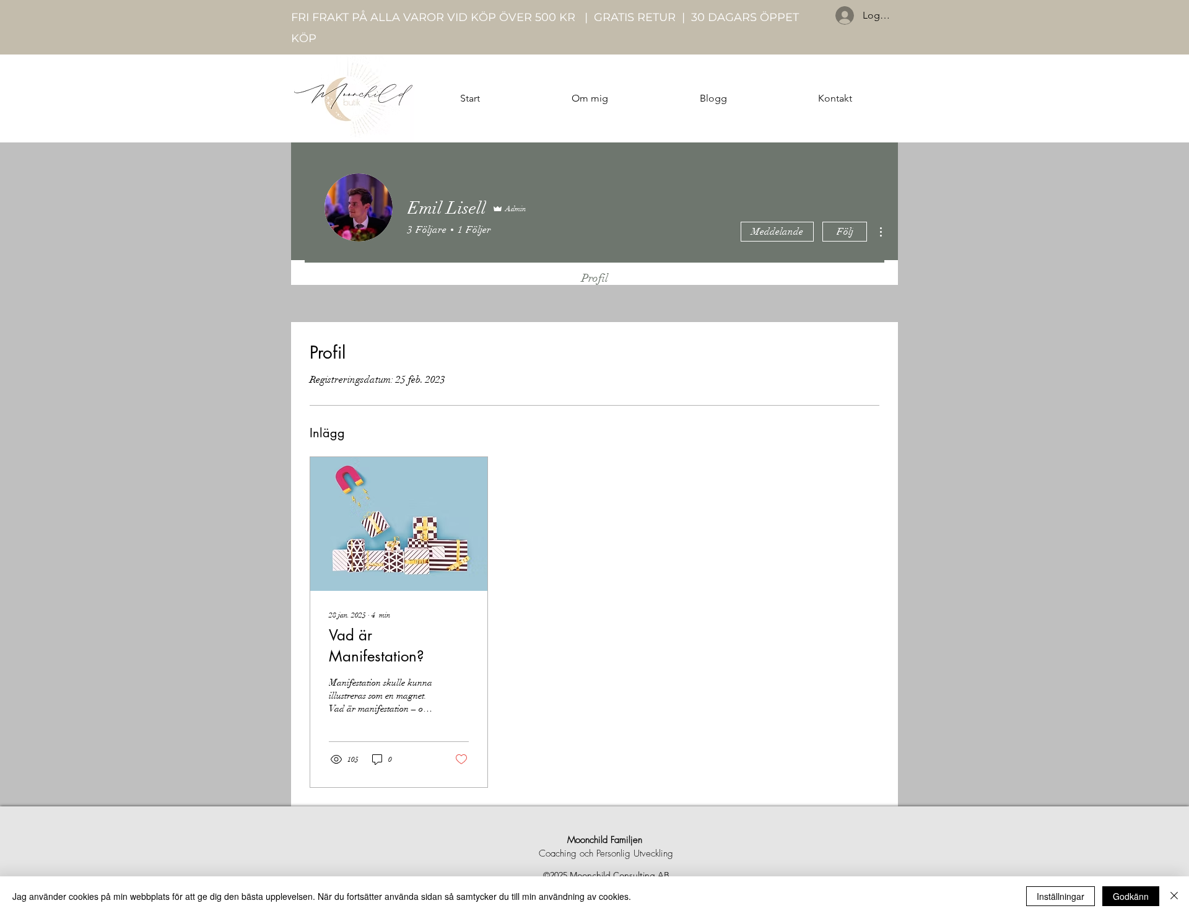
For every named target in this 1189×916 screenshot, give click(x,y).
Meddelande (777, 231)
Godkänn (1131, 896)
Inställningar (1060, 896)
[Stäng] (1174, 896)
